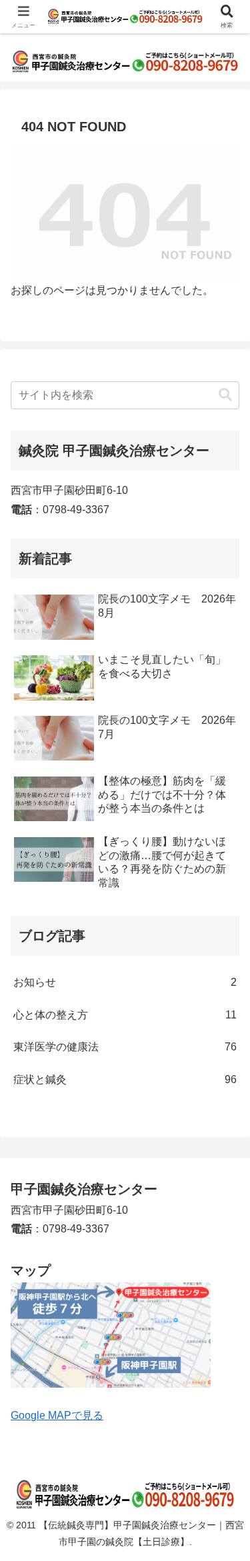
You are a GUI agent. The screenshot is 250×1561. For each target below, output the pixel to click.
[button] (225, 395)
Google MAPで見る (57, 1415)
